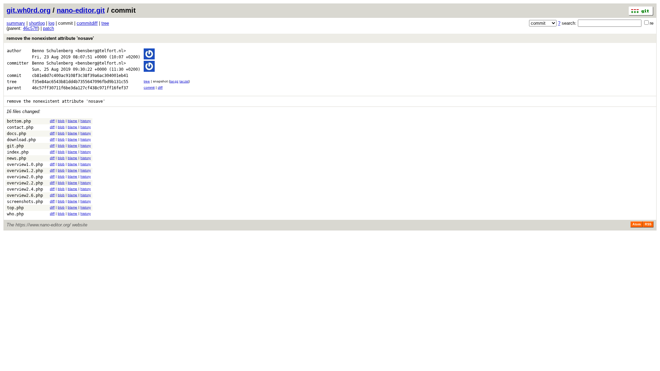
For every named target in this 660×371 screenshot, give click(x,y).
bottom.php (19, 121)
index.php (18, 152)
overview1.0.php (25, 164)
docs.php (16, 133)
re (651, 23)
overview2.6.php (25, 195)
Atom (636, 224)
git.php (15, 146)
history (85, 121)
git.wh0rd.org (29, 10)
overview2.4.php (25, 189)
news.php (16, 158)
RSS (648, 224)
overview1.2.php (25, 170)
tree (105, 23)
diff (160, 87)
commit (149, 87)
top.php (15, 207)
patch (48, 28)
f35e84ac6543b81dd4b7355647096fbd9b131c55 (80, 81)
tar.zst (184, 81)
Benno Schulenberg (52, 50)
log (51, 23)
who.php (15, 214)
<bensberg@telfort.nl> (100, 50)
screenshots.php (25, 201)
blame (72, 121)
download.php (21, 139)
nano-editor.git (81, 10)
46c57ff (30, 28)
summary (16, 23)
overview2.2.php (25, 183)
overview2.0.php (25, 177)
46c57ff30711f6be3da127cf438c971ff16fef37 (80, 88)
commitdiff (87, 23)
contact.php (20, 127)
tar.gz (174, 81)
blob (61, 121)
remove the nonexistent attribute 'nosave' (50, 38)
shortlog (37, 23)
